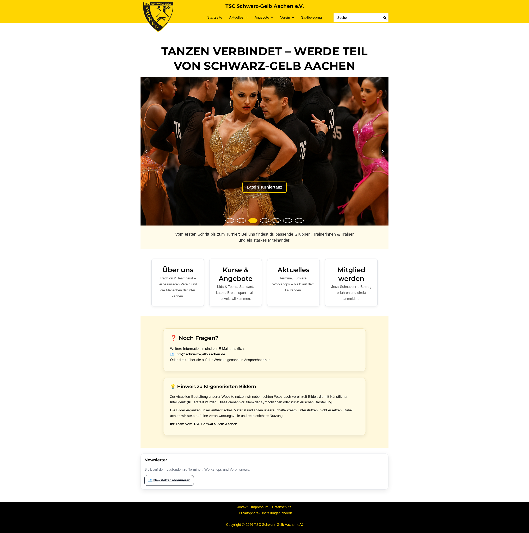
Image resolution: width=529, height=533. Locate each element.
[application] (245, 18)
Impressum (259, 507)
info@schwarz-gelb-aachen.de (200, 354)
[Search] (385, 17)
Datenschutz (281, 507)
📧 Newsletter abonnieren (169, 480)
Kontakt (242, 507)
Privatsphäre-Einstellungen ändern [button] (265, 513)
